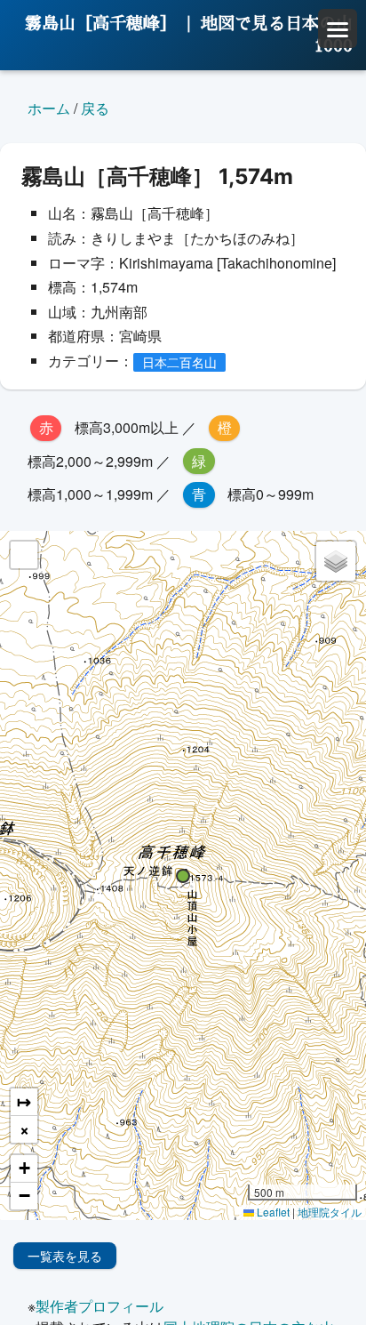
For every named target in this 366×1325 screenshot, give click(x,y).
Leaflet (272, 1211)
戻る (95, 108)
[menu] (337, 28)
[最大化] (24, 555)
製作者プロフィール (99, 1306)
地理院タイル (330, 1211)
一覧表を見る (65, 1256)
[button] (183, 876)
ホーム (49, 108)
